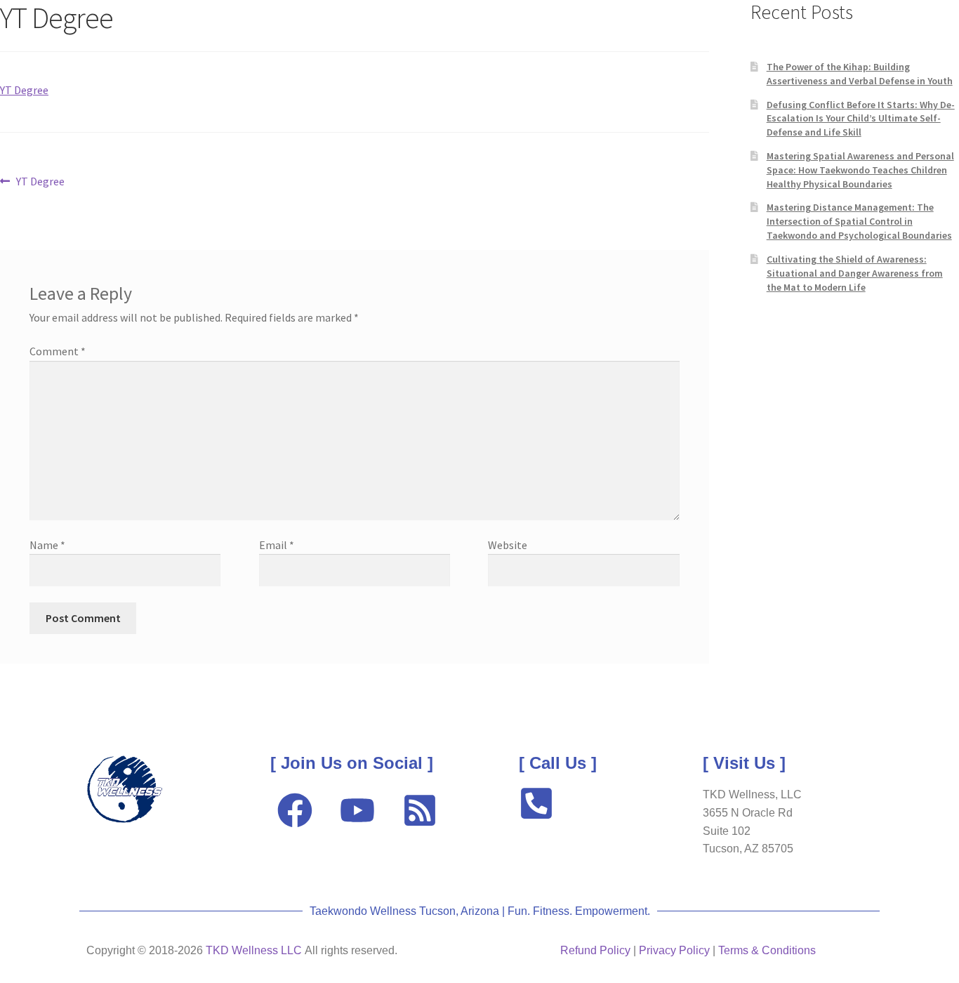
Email (276, 545)
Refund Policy (595, 950)
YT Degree (24, 90)
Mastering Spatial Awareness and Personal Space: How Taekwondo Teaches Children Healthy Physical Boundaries (860, 170)
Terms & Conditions (767, 950)
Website (507, 545)
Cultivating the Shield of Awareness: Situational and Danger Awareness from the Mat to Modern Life (855, 273)
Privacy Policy (674, 950)
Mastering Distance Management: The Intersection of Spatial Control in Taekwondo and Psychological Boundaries (859, 221)
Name (47, 545)
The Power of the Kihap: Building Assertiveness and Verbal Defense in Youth (860, 73)
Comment (57, 351)
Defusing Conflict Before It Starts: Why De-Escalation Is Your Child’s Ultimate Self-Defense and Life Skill (861, 118)
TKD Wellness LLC (254, 950)
